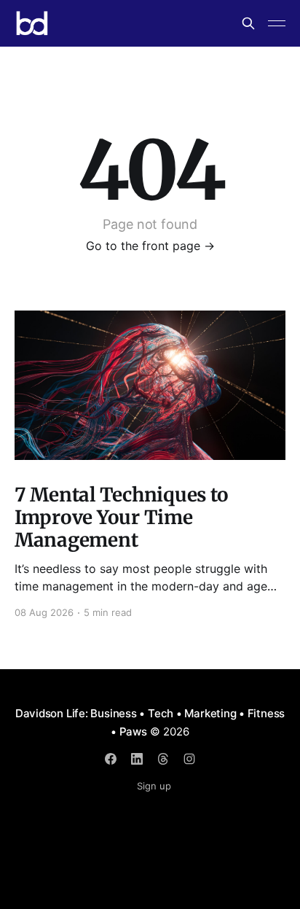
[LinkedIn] (137, 759)
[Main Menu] (277, 23)
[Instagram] (189, 759)
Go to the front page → (150, 245)
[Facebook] (111, 759)
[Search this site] (248, 23)
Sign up (154, 786)
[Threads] (163, 759)
